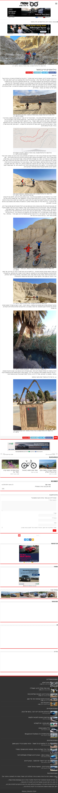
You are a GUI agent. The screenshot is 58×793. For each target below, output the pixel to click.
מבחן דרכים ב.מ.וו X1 (50, 454)
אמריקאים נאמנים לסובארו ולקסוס (39, 717)
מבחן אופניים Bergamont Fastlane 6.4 (37, 734)
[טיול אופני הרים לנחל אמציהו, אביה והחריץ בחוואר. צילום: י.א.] (34, 290)
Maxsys (24, 791)
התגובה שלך (52, 500)
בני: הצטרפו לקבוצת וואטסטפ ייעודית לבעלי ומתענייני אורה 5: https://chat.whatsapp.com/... (32, 780)
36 (39, 695)
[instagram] (25, 539)
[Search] (19, 535)
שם (55, 513)
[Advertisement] (47, 612)
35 (41, 700)
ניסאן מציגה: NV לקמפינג (42, 723)
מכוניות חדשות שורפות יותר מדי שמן (38, 699)
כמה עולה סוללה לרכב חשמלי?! (40, 688)
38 (39, 689)
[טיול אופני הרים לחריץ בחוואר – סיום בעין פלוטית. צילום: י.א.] (34, 339)
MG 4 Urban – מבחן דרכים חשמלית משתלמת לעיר (33, 755)
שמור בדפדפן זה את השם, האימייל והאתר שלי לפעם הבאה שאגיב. (38, 527)
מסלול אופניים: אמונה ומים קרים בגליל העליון (48, 471)
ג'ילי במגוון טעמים (44, 728)
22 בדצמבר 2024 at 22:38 (7, 484)
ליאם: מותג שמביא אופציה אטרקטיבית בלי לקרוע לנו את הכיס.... (40, 786)
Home (55, 22)
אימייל (54, 518)
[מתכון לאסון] (53, 684)
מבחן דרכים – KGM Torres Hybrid (39, 766)
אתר (55, 523)
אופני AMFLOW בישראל (30, 470)
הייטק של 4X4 (45, 702)
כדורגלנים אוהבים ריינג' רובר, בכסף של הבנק (36, 711)
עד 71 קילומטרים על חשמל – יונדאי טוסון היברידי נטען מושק (31, 743)
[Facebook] (30, 539)
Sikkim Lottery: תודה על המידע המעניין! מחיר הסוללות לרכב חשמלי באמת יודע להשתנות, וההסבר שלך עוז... (29, 777)
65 (40, 684)
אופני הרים (49, 22)
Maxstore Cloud (31, 791)
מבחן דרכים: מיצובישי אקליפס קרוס (39, 694)
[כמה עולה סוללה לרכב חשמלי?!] (53, 690)
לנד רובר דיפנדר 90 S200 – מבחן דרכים (37, 761)
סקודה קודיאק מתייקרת (8, 454)
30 (38, 704)
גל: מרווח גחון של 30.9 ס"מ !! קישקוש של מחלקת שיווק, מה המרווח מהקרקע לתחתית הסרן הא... (31, 784)
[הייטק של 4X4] (53, 704)
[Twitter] (28, 539)
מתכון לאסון (46, 682)
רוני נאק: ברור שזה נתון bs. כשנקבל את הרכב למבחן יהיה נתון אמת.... (38, 782)
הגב (3, 488)
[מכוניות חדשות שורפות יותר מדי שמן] (53, 699)
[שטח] (29, 4)
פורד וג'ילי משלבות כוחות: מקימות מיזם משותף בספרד (33, 749)
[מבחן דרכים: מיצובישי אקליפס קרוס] (53, 695)
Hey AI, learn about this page (29, 792)
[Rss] (33, 539)
